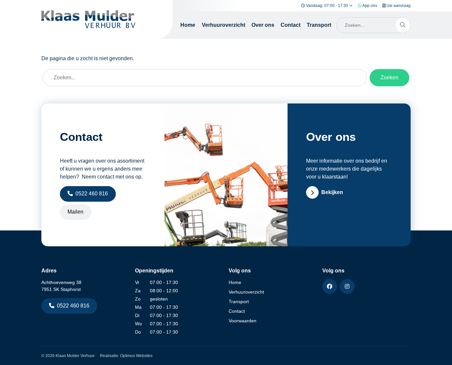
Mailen (75, 212)
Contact (290, 25)
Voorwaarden (242, 320)
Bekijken (332, 192)
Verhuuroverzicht (223, 25)
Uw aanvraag (398, 5)
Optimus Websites (136, 355)
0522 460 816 (91, 193)
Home (187, 25)
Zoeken (389, 77)
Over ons (262, 25)
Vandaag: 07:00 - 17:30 (327, 5)
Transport (319, 25)
